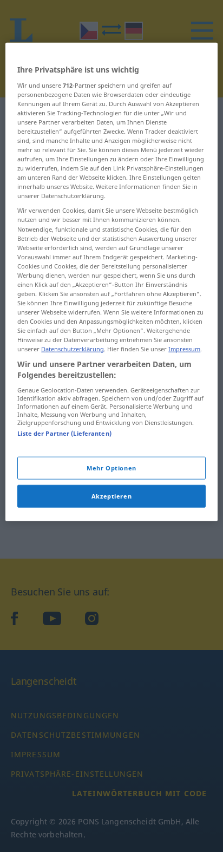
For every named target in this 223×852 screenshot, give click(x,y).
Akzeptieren (111, 496)
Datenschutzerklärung (72, 349)
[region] (111, 282)
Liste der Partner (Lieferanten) (64, 433)
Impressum (184, 349)
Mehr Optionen (111, 468)
